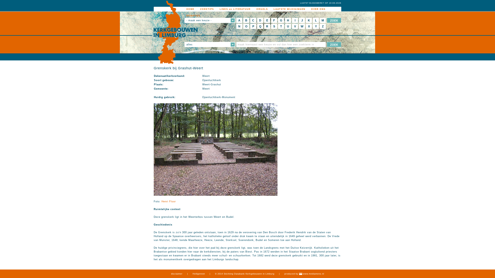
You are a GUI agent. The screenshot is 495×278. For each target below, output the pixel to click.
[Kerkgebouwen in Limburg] (175, 32)
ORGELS (262, 9)
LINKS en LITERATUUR (235, 9)
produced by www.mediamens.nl (304, 274)
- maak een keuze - (199, 20)
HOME (190, 9)
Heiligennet (199, 274)
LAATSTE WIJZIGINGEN (289, 9)
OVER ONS (318, 9)
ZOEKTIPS (207, 9)
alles (189, 44)
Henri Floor (168, 201)
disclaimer (177, 274)
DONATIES (193, 15)
